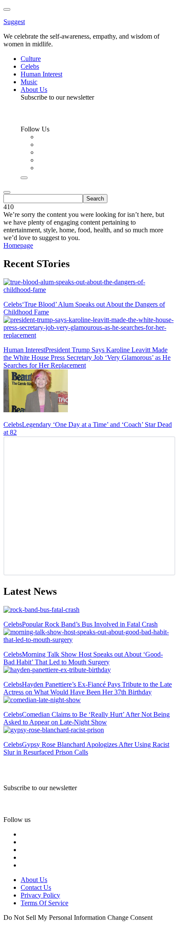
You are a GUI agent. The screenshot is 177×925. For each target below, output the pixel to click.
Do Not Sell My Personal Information (54, 917)
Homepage (18, 245)
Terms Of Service (44, 903)
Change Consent (130, 917)
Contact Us (36, 887)
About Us (34, 879)
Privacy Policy (40, 895)
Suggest (14, 21)
